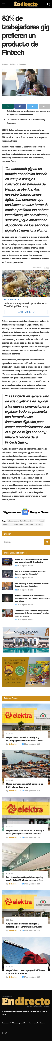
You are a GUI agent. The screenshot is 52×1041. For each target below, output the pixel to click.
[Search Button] (47, 542)
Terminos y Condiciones (37, 1023)
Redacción (13, 744)
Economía (22, 64)
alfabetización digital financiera (20, 521)
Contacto (5, 1023)
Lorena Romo (18, 525)
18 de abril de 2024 (8, 64)
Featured (40, 521)
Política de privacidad (19, 1023)
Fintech (6, 525)
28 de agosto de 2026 (32, 744)
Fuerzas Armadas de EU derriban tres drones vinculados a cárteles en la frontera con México (32, 598)
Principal (29, 525)
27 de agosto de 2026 (32, 791)
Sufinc (39, 525)
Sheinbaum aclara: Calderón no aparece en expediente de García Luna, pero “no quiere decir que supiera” (32, 613)
